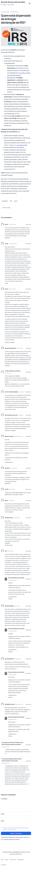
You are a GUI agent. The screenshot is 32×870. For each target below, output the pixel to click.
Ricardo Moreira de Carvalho (13, 2)
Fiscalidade (5, 201)
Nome (3, 814)
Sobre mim (13, 859)
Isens (15, 201)
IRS (11, 201)
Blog (7, 859)
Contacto (3, 865)
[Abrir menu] (29, 3)
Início (2, 859)
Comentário (4, 799)
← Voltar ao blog (5, 207)
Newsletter (21, 859)
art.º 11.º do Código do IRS (19, 145)
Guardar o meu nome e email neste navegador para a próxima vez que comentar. (16, 828)
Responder (28, 224)
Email (2, 821)
